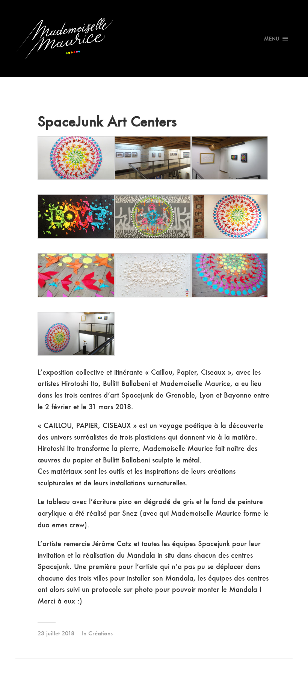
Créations (100, 633)
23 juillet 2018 (56, 633)
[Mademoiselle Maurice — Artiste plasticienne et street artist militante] (154, 38)
